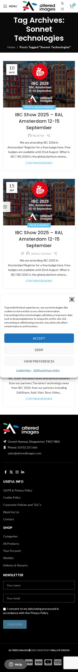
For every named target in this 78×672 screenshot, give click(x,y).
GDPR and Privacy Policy (46, 370)
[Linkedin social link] (62, 15)
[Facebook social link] (5, 472)
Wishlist (8, 558)
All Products (11, 543)
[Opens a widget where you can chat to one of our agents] (15, 664)
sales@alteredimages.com (24, 453)
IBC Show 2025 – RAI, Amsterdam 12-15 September (39, 121)
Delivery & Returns (15, 565)
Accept (39, 338)
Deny (39, 349)
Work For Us (11, 512)
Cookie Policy (23, 370)
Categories (10, 536)
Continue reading (39, 163)
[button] (72, 299)
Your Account (12, 550)
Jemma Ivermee (41, 253)
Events (29, 107)
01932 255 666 (27, 447)
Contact (8, 519)
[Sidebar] (5, 207)
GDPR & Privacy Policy (17, 490)
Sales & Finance (43, 107)
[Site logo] (39, 6)
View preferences (39, 361)
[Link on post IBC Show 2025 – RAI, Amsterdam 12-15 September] (39, 84)
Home (11, 47)
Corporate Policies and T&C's (22, 505)
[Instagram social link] (62, 9)
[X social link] (62, 3)
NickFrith (38, 135)
